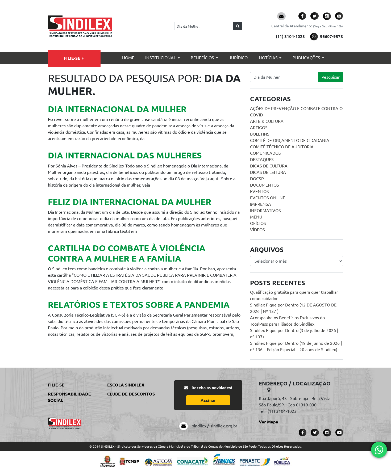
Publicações (306, 57)
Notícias (268, 57)
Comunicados (265, 153)
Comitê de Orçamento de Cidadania (289, 140)
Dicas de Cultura (269, 165)
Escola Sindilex (125, 384)
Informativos (265, 210)
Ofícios (258, 223)
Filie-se (72, 58)
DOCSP (257, 178)
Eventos (259, 191)
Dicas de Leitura (268, 172)
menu (256, 217)
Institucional (160, 57)
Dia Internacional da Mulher (117, 109)
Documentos (264, 185)
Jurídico (238, 57)
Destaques (262, 159)
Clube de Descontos (131, 394)
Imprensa (260, 204)
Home (128, 57)
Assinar (208, 400)
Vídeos (257, 229)
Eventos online (267, 197)
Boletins (259, 134)
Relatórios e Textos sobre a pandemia (139, 304)
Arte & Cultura (267, 121)
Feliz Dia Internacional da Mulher (129, 202)
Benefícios (202, 57)
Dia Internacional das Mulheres (125, 155)
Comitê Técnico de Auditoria (282, 146)
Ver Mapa (268, 421)
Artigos (259, 127)
